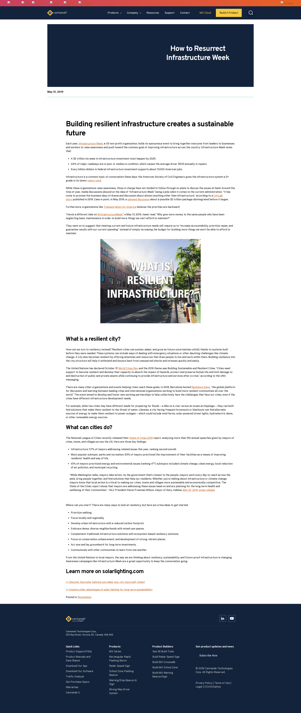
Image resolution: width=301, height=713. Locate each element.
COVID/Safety (212, 686)
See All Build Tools (163, 651)
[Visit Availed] (69, 3)
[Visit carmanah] (39, 3)
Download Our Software (79, 671)
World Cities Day (128, 368)
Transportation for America (120, 206)
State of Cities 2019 (141, 437)
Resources (153, 12)
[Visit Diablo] (55, 3)
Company (132, 12)
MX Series (115, 651)
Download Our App (76, 665)
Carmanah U (73, 692)
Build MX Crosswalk (163, 662)
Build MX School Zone (165, 667)
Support (169, 12)
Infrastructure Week (91, 143)
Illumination (84, 597)
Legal (199, 686)
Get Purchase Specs (77, 681)
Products (113, 12)
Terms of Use (222, 682)
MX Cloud (206, 14)
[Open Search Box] (250, 13)
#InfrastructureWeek (110, 214)
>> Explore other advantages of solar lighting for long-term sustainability (109, 589)
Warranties (72, 687)
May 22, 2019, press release (199, 490)
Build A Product (229, 14)
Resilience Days (200, 387)
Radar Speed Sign (119, 665)
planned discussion (138, 199)
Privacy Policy (204, 682)
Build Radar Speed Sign (166, 656)
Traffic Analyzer (75, 676)
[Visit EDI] (25, 3)
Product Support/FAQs (79, 651)
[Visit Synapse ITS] (287, 3)
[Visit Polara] (13, 3)
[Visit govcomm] (85, 3)
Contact (185, 12)
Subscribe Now (209, 657)
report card (94, 180)
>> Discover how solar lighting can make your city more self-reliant (105, 582)
